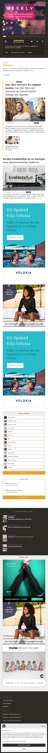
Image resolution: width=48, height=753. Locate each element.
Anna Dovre (7, 192)
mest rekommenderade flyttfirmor (24, 161)
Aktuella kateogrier (7, 703)
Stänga (43, 726)
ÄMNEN (30, 52)
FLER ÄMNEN (23, 472)
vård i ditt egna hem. (12, 148)
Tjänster (6, 156)
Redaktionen (5, 706)
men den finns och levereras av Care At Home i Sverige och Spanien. (23, 89)
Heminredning (12, 515)
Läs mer (7, 134)
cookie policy (5, 738)
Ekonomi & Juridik (13, 525)
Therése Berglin (11, 122)
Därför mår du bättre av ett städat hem (20, 536)
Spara (41, 124)
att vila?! (12, 483)
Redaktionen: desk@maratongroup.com (11, 714)
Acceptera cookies (24, 745)
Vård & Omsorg (10, 81)
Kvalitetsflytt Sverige (19, 192)
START (6, 52)
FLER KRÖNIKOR (23, 497)
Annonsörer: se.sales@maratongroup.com (12, 717)
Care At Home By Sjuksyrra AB (26, 122)
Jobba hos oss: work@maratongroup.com (12, 720)
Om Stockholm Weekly (18, 52)
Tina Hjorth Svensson (12, 485)
